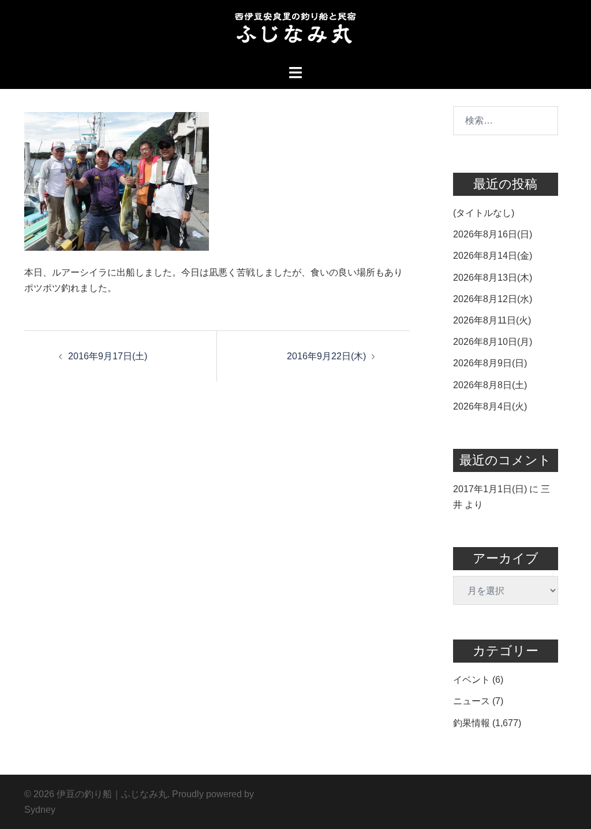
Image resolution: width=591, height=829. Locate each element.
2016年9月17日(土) (107, 356)
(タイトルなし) (483, 213)
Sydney (39, 810)
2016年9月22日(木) (326, 356)
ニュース (471, 701)
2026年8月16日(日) (492, 234)
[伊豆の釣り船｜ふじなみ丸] (295, 31)
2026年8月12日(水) (492, 299)
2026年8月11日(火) (492, 320)
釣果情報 (471, 723)
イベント (471, 680)
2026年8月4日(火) (490, 406)
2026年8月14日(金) (492, 256)
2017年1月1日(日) (490, 489)
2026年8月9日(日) (490, 363)
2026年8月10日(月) (492, 342)
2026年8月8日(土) (490, 385)
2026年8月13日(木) (492, 277)
